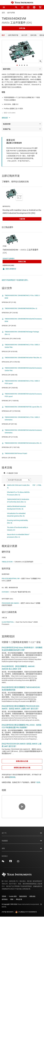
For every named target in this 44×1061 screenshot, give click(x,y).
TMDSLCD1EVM (7, 562)
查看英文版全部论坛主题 (22, 767)
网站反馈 (19, 933)
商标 (11, 933)
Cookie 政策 (13, 930)
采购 (3, 882)
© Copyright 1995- (9, 938)
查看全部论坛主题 (22, 761)
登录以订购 (22, 261)
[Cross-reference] (22, 7)
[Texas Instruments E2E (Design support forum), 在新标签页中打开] (10, 895)
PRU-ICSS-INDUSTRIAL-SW (10, 578)
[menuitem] (16, 7)
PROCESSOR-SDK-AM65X (10, 603)
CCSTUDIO (5, 592)
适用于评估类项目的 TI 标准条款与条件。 (15, 280)
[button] (4, 7)
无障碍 (4, 930)
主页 (3, 12)
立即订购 (22, 28)
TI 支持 (37, 782)
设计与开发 (11, 12)
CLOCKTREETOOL (8, 622)
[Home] (22, 2)
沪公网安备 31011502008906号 (27, 945)
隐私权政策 (23, 930)
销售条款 (32, 930)
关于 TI (4, 866)
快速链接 (5, 874)
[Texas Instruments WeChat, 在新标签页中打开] (3, 895)
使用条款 (12, 777)
